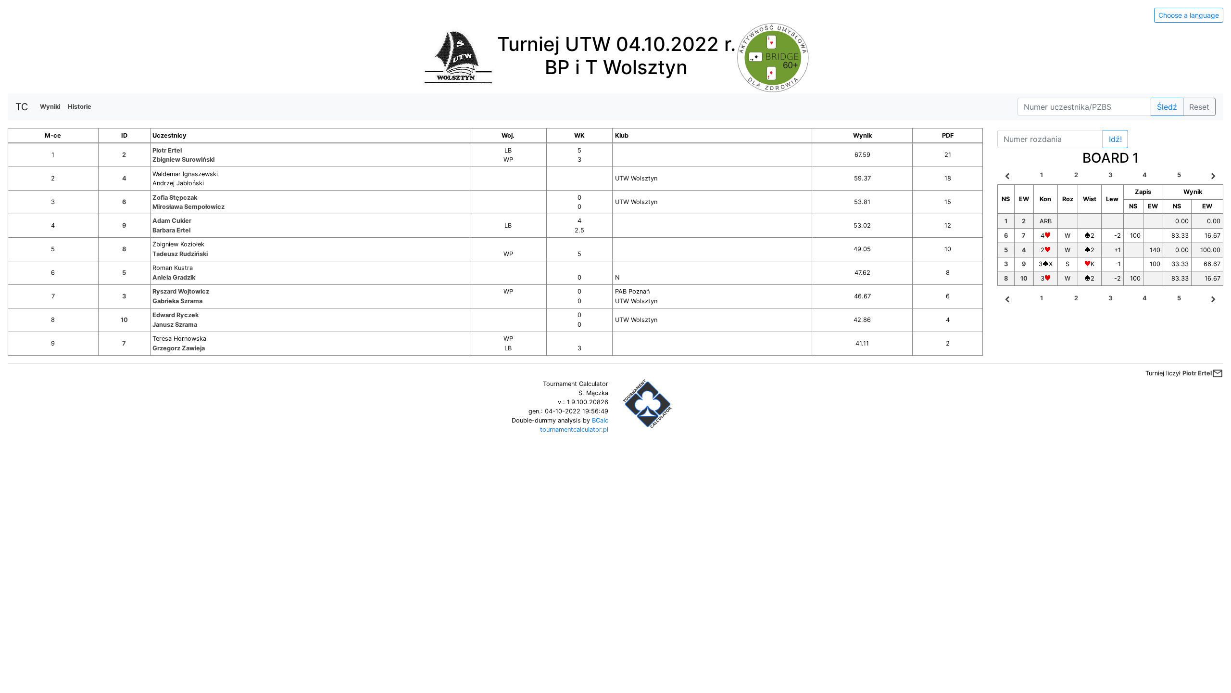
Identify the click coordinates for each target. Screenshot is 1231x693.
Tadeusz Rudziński (180, 253)
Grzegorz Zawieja (178, 348)
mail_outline (1217, 373)
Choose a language (1188, 15)
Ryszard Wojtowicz (180, 291)
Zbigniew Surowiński (183, 159)
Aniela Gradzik (173, 277)
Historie (79, 106)
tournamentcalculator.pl (574, 429)
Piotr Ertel (167, 150)
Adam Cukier (171, 220)
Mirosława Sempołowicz (188, 206)
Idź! (1115, 139)
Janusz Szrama (174, 324)
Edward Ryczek (175, 315)
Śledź (1167, 107)
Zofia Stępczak (174, 197)
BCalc (600, 420)
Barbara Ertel (171, 230)
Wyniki (50, 106)
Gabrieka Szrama (177, 301)
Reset (1199, 107)
